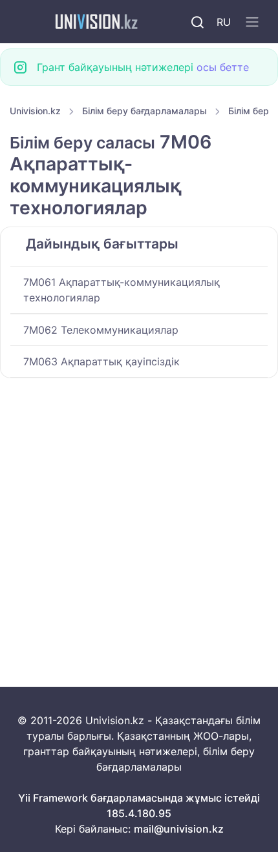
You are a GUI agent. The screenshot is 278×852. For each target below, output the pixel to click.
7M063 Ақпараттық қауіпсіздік (101, 361)
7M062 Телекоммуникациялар (100, 329)
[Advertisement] (139, 522)
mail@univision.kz (179, 828)
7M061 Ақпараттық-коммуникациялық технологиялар (121, 290)
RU (224, 21)
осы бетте (223, 67)
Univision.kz (35, 110)
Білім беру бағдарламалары (144, 110)
